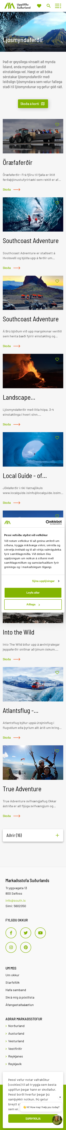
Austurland (16, 1033)
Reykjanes (15, 1056)
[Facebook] (11, 932)
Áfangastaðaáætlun (20, 1005)
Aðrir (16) (14, 835)
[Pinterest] (25, 947)
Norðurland (16, 1026)
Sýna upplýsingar (43, 581)
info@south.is (16, 900)
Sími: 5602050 (16, 906)
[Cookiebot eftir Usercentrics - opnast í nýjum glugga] (46, 522)
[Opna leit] (48, 6)
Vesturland (16, 1041)
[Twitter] (25, 932)
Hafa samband (16, 990)
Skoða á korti (29, 103)
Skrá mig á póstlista (20, 997)
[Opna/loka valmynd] (57, 6)
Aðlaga (30, 604)
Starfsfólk (13, 982)
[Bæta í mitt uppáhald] (57, 124)
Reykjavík (15, 1064)
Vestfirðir (15, 1049)
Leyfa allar (33, 592)
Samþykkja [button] (33, 1118)
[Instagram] (11, 947)
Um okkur (12, 975)
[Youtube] (40, 932)
